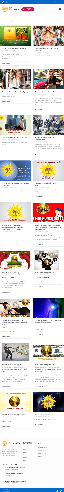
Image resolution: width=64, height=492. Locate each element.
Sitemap (40, 456)
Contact (25, 460)
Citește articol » (6, 63)
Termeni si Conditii (42, 447)
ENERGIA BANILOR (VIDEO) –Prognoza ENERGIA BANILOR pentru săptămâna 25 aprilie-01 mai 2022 (15, 275)
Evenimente (26, 455)
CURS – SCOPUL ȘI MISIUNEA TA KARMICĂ (14, 48)
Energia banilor (25, 18)
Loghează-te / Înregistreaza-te (55, 2)
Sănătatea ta (37, 18)
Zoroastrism (14, 22)
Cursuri (25, 452)
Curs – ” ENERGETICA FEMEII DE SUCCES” (14, 137)
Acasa (24, 447)
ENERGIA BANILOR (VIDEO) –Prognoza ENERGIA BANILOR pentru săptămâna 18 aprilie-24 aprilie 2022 (48, 275)
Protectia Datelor (42, 450)
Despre (25, 457)
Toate (3, 18)
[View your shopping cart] (3, 2)
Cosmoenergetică (13, 18)
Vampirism (5, 22)
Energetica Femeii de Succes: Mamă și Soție (15, 92)
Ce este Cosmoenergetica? (43, 415)
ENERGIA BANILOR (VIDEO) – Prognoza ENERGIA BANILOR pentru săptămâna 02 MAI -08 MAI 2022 (48, 227)
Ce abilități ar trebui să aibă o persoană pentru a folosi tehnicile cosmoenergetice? (48, 323)
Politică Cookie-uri (42, 453)
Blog (24, 449)
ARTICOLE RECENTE (10, 464)
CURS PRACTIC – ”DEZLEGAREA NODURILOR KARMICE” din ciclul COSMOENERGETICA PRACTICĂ (12, 227)
